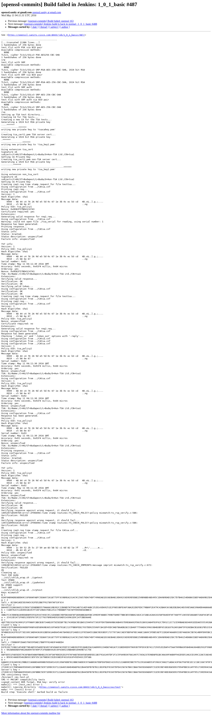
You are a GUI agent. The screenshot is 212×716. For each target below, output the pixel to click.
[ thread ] (43, 27)
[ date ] (34, 27)
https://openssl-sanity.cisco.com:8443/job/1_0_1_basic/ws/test (80, 687)
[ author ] (65, 27)
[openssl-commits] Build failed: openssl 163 (51, 21)
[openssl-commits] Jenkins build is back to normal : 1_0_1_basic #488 (60, 24)
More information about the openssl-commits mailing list (30, 713)
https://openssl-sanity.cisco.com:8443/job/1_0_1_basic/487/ (46, 35)
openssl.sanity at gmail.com (46, 12)
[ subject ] (54, 27)
